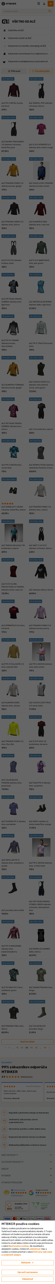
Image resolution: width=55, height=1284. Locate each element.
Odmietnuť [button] (27, 1279)
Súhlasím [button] (27, 1262)
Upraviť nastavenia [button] (28, 1272)
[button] (35, 1249)
